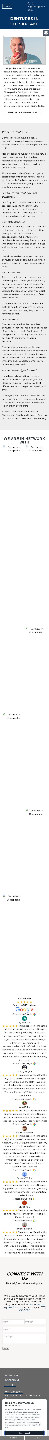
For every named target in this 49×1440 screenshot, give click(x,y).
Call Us (13, 1438)
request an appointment (23, 112)
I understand (24, 1433)
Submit (5, 1348)
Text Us (38, 1438)
